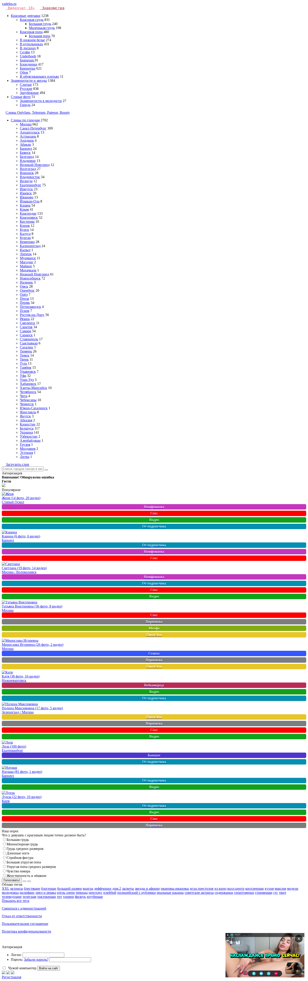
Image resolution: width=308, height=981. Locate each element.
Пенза (24, 298)
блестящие (32, 888)
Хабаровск (28, 384)
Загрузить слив (17, 464)
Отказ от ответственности (22, 916)
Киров (25, 226)
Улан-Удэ (27, 380)
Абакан (25, 144)
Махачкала (28, 270)
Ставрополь (29, 339)
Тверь (24, 359)
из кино (220, 888)
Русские (26, 89)
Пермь (25, 303)
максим (280, 888)
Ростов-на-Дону (32, 315)
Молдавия (27, 449)
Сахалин (26, 347)
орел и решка (46, 893)
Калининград (30, 246)
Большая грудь (40, 24)
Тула (23, 363)
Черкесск (27, 404)
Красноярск (29, 217)
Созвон (154, 653)
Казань (25, 205)
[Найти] (46, 470)
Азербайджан (30, 440)
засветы (128, 888)
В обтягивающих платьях (39, 76)
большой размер (69, 888)
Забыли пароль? (36, 959)
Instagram (27, 60)
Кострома (27, 221)
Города (25, 105)
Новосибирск (30, 278)
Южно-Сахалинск (34, 408)
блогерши (48, 888)
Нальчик (26, 282)
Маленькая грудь (42, 28)
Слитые (26, 84)
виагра (88, 888)
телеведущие (12, 897)
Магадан (26, 262)
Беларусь (27, 428)
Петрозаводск (30, 307)
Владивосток (30, 177)
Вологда (26, 181)
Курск (24, 230)
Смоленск (27, 323)
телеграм (29, 897)
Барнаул (26, 148)
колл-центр (235, 888)
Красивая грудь (32, 20)
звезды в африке (147, 888)
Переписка (154, 622)
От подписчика (154, 526)
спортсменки (244, 893)
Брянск (25, 153)
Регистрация (11, 977)
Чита (23, 396)
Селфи (25, 52)
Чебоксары (28, 400)
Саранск (26, 335)
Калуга (25, 234)
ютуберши (95, 897)
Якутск (25, 416)
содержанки (224, 893)
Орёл (24, 294)
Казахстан (27, 424)
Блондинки (28, 64)
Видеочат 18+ (21, 8)
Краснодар (28, 213)
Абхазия (26, 420)
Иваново (26, 197)
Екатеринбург (30, 185)
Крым (24, 209)
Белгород (27, 157)
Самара (25, 331)
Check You (154, 635)
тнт (59, 897)
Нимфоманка (154, 507)
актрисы (16, 888)
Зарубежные (29, 93)
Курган (25, 238)
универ (68, 897)
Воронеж (27, 173)
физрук (80, 897)
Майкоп (26, 266)
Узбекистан (28, 436)
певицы (82, 893)
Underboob (28, 56)
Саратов (26, 327)
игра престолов (202, 888)
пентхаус (95, 893)
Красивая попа (31, 32)
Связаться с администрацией (24, 908)
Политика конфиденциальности (26, 931)
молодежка (10, 893)
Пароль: (17, 959)
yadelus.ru (9, 4)
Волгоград (28, 169)
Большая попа (39, 36)
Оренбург (27, 290)
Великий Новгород (35, 165)
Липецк (26, 254)
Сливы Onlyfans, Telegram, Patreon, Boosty (38, 112)
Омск (24, 286)
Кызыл (25, 250)
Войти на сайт (48, 968)
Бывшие (154, 755)
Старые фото (21, 97)
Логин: (16, 955)
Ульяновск (28, 371)
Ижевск (26, 193)
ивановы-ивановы (175, 888)
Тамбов (25, 367)
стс (275, 893)
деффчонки (102, 888)
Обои (24, 72)
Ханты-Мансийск (33, 388)
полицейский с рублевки (136, 893)
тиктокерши (46, 897)
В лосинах (28, 48)
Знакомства (53, 8)
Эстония (26, 453)
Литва (24, 457)
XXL (5, 888)
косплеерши (254, 888)
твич (282, 893)
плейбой (109, 893)
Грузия (25, 444)
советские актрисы (199, 893)
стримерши (263, 893)
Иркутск (26, 189)
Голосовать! (12, 880)
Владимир (28, 161)
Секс (154, 513)
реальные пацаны (170, 893)
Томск (24, 355)
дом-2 (116, 888)
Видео (154, 520)
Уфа (23, 376)
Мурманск (28, 258)
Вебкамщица (154, 685)
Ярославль (28, 412)
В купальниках (31, 44)
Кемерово (27, 242)
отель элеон (66, 893)
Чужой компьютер (21, 968)
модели (292, 888)
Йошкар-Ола (29, 201)
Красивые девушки (25, 16)
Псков (24, 311)
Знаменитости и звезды (29, 80)
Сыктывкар (29, 343)
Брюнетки (27, 68)
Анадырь (27, 140)
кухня (269, 888)
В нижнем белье (32, 40)
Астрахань (28, 136)
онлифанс (27, 893)
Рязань (25, 319)
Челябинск (28, 392)
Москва (26, 124)
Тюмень (26, 351)
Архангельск (30, 132)
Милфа (154, 628)
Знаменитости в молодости (41, 101)
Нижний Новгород (34, 274)
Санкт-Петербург (33, 128)
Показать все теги (15, 901)
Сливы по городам (25, 120)
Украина (26, 432)
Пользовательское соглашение (25, 924)
